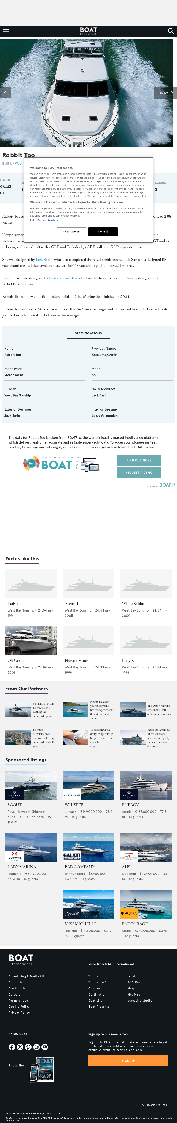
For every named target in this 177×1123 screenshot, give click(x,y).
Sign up (128, 1061)
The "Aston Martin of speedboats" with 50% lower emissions (159, 710)
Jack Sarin (44, 259)
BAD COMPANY (80, 867)
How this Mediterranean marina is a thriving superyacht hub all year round (43, 738)
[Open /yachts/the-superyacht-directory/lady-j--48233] (31, 583)
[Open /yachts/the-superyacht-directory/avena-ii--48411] (88, 583)
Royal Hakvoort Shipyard (26, 812)
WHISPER (74, 804)
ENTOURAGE (135, 923)
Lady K (128, 660)
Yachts (93, 976)
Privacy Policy (19, 1012)
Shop (131, 988)
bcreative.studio (139, 1000)
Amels (126, 812)
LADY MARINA (22, 867)
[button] (5, 92)
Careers (14, 994)
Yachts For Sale (99, 982)
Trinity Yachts (75, 874)
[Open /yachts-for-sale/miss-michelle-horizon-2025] (88, 904)
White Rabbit (133, 603)
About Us (15, 982)
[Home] (88, 31)
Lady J (13, 603)
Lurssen (71, 812)
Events (132, 976)
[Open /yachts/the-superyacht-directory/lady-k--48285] (146, 640)
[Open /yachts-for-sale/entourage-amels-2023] (146, 904)
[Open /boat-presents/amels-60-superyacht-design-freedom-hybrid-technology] (133, 737)
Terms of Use (18, 1000)
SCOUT (15, 804)
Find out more (139, 460)
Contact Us (17, 988)
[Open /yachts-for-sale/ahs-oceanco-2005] (146, 847)
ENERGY (130, 804)
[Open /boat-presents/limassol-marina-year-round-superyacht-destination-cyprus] (18, 737)
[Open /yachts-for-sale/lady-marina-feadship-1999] (31, 847)
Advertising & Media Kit (26, 976)
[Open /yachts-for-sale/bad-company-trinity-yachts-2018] (88, 847)
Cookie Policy (19, 1006)
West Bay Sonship (17, 395)
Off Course (17, 660)
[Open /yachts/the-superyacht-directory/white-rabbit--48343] (146, 583)
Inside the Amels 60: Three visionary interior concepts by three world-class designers (158, 738)
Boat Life (95, 1000)
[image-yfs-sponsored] (14, 798)
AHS (126, 867)
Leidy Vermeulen (63, 278)
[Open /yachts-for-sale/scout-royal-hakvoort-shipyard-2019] (31, 785)
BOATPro (134, 982)
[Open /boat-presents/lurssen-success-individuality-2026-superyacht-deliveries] (18, 709)
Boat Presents (99, 1006)
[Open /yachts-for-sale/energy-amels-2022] (146, 785)
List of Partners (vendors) (44, 220)
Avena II (71, 603)
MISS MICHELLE (81, 923)
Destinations (98, 994)
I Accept (103, 231)
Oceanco (129, 874)
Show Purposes (71, 231)
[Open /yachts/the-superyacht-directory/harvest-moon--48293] (88, 640)
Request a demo (139, 473)
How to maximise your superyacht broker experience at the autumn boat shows (101, 710)
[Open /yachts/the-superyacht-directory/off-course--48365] (31, 640)
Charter (94, 988)
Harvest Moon (76, 660)
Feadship (15, 874)
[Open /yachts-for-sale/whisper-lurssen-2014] (88, 785)
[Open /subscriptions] (38, 1070)
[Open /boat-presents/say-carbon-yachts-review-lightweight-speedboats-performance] (133, 709)
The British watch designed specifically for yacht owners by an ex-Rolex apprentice (101, 738)
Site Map (133, 994)
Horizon (71, 931)
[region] (88, 200)
